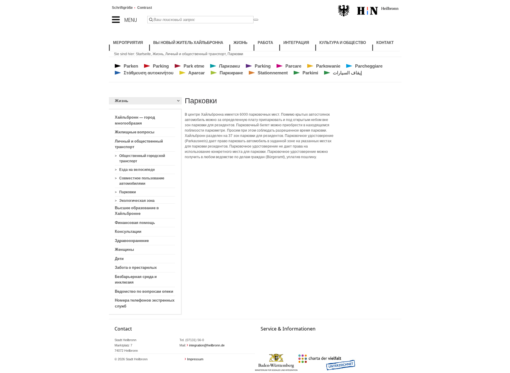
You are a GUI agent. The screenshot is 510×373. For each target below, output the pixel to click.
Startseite (143, 54)
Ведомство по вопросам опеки (144, 291)
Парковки (235, 54)
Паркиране (231, 72)
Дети (119, 258)
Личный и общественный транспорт (195, 54)
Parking (161, 65)
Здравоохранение (132, 240)
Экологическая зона (137, 201)
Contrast (144, 8)
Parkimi (310, 72)
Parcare (293, 65)
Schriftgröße (122, 8)
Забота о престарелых (136, 267)
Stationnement (273, 72)
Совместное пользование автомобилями (141, 181)
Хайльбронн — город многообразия (135, 120)
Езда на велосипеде (137, 170)
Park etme (194, 65)
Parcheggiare (368, 65)
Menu (130, 20)
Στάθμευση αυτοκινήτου (149, 72)
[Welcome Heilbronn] (368, 11)
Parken (131, 65)
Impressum (195, 359)
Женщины (124, 249)
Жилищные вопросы (134, 132)
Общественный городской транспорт (142, 158)
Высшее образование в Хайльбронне (137, 211)
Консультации (128, 231)
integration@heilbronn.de (207, 345)
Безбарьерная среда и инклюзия (136, 279)
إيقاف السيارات (347, 72)
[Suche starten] (256, 20)
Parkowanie (328, 65)
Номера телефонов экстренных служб (144, 303)
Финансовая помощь (135, 222)
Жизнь (158, 54)
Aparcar (196, 72)
